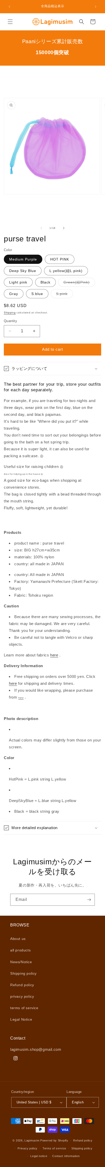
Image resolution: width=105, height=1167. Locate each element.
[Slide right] (63, 228)
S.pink (64, 294)
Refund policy (22, 985)
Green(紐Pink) (79, 283)
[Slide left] (41, 228)
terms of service (24, 1008)
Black (45, 282)
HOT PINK (59, 259)
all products (20, 950)
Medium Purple (23, 259)
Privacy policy (27, 1148)
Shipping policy (23, 973)
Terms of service (54, 1148)
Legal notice (38, 1156)
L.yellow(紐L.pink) (66, 271)
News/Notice (21, 962)
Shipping (10, 312)
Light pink (18, 282)
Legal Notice (21, 1019)
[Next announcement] (95, 6)
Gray (13, 294)
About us (18, 939)
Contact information (66, 1156)
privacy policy (22, 996)
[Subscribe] (89, 900)
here (54, 655)
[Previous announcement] (9, 6)
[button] (10, 21)
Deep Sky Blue (22, 271)
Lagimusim (32, 1140)
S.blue (37, 294)
